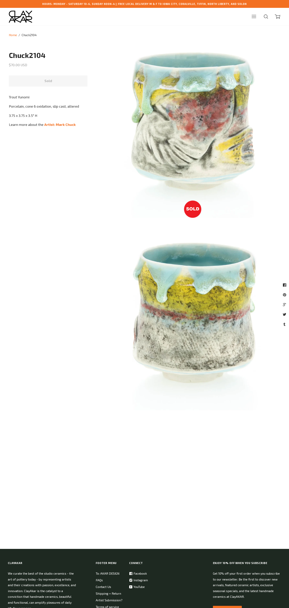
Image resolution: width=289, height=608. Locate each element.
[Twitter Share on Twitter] (285, 314)
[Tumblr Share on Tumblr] (285, 324)
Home (13, 35)
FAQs (99, 580)
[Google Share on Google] (285, 304)
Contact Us (103, 587)
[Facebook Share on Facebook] (285, 285)
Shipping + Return (108, 593)
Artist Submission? (109, 600)
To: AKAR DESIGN (107, 573)
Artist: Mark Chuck (60, 124)
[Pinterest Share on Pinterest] (285, 295)
